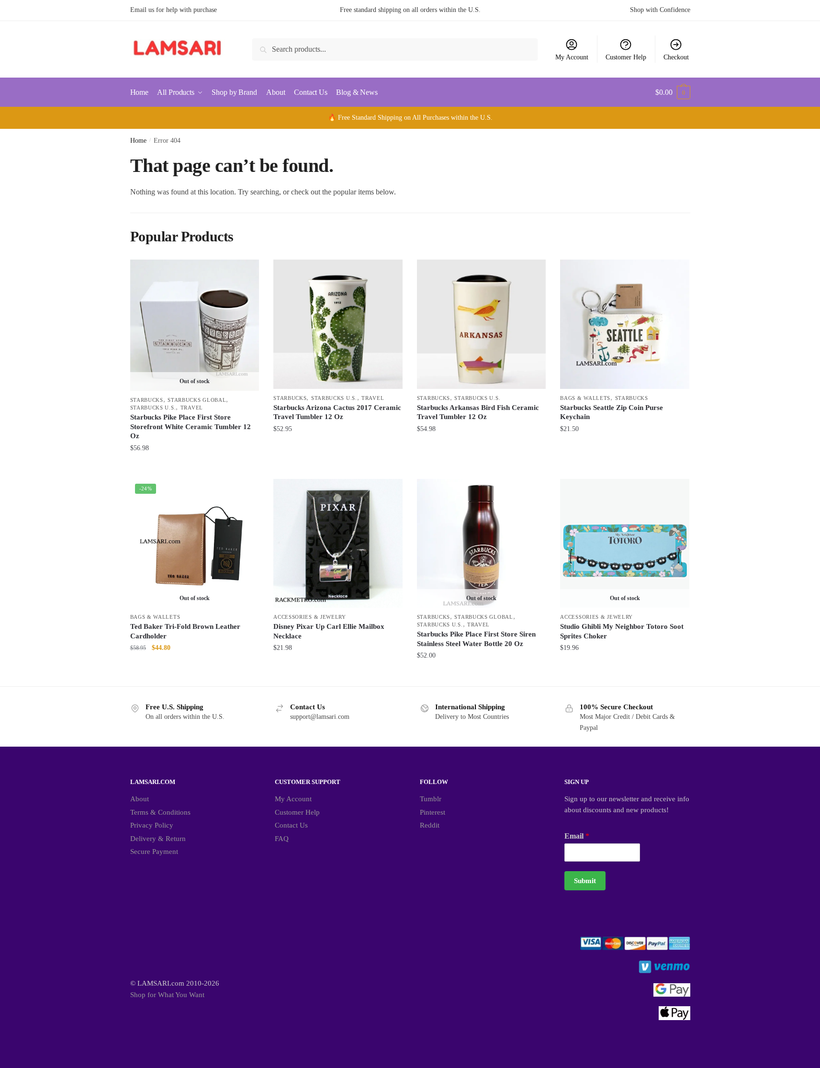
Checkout (676, 57)
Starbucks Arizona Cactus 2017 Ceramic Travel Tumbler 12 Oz (337, 412)
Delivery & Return (158, 838)
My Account (571, 57)
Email (576, 836)
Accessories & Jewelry (309, 617)
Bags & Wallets (585, 398)
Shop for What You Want (167, 995)
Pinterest (432, 812)
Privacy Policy (151, 825)
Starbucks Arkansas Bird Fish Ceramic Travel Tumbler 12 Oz (478, 412)
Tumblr (430, 799)
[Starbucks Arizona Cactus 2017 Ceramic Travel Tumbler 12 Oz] (338, 324)
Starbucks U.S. (153, 407)
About (139, 799)
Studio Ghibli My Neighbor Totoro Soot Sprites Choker (622, 631)
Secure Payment (154, 851)
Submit (585, 881)
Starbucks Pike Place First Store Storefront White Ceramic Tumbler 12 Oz (190, 426)
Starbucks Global (197, 400)
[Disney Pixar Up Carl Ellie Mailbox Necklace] (338, 543)
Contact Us (291, 825)
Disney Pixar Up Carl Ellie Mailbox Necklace (328, 631)
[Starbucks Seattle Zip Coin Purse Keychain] (624, 324)
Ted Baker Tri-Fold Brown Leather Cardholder (185, 631)
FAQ (282, 838)
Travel (191, 407)
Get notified (194, 467)
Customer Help (626, 57)
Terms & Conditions (160, 812)
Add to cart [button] (338, 467)
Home (138, 140)
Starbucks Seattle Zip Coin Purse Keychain (611, 412)
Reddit (429, 825)
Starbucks (146, 400)
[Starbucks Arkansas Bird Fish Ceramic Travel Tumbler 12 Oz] (481, 324)
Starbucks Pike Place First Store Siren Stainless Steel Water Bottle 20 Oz (476, 639)
